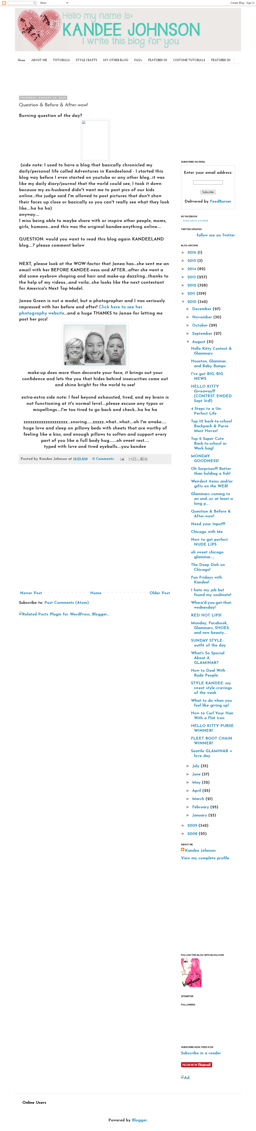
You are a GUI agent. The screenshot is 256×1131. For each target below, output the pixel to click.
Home (21, 60)
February (201, 807)
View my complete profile (205, 858)
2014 (192, 269)
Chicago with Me (207, 532)
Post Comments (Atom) (66, 603)
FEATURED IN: (221, 60)
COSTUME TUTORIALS (189, 60)
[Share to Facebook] (142, 459)
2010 (192, 302)
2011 (192, 294)
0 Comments (103, 459)
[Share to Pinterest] (146, 459)
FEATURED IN (157, 60)
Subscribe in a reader (201, 1053)
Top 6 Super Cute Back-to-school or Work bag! (209, 443)
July (196, 766)
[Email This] (131, 459)
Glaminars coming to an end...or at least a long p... (212, 499)
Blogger (139, 1120)
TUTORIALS (61, 60)
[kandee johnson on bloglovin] (191, 986)
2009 (193, 826)
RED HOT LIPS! (206, 615)
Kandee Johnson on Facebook (195, 221)
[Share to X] (138, 459)
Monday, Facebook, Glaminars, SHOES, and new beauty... (210, 628)
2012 (192, 286)
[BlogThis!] (134, 459)
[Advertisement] (94, 79)
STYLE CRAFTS (86, 60)
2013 (192, 277)
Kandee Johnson (200, 851)
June (197, 774)
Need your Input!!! (208, 524)
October (200, 326)
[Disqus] (95, 529)
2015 (192, 261)
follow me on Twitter (216, 235)
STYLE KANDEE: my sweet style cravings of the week (211, 688)
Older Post (160, 593)
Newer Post (31, 593)
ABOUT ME (39, 60)
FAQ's (138, 60)
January (200, 815)
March (199, 799)
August (199, 342)
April (197, 791)
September (203, 334)
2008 (193, 834)
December (202, 309)
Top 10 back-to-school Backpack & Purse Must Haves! (211, 426)
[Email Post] (122, 459)
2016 (192, 253)
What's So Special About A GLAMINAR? (207, 658)
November (202, 317)
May (197, 783)
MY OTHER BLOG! (115, 60)
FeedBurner (220, 202)
